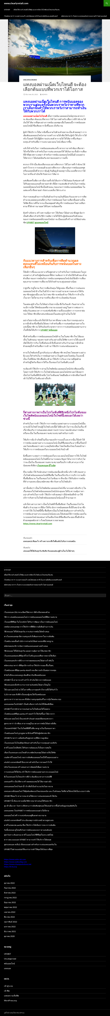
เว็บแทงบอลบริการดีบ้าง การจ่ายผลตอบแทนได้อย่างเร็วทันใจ (29, 660)
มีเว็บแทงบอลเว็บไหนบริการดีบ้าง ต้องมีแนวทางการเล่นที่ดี (28, 777)
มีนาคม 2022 (9, 917)
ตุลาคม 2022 (9, 883)
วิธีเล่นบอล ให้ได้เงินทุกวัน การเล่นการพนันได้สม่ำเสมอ (26, 631)
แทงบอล (7, 968)
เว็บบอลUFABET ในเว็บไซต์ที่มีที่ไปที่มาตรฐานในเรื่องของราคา (29, 728)
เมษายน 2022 (9, 912)
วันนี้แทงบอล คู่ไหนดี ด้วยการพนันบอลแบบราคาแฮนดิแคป (28, 830)
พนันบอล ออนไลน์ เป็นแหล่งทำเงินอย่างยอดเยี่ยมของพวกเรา (28, 718)
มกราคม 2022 (10, 926)
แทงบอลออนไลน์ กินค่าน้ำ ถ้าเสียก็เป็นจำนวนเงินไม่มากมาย (28, 786)
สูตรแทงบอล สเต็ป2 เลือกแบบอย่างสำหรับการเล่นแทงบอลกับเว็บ (30, 844)
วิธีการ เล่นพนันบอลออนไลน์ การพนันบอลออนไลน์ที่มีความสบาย (30, 617)
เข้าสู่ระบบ (8, 986)
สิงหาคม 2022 (10, 893)
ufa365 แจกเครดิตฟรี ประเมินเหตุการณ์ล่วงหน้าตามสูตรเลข (29, 820)
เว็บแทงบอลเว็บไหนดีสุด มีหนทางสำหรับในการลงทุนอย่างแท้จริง (30, 743)
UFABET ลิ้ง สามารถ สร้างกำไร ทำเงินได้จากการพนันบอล (27, 680)
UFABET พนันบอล (49, 330)
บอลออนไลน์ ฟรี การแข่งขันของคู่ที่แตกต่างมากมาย (25, 815)
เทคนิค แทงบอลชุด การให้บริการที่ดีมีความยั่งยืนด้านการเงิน (28, 627)
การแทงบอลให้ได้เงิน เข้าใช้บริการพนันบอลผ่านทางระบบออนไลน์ (31, 772)
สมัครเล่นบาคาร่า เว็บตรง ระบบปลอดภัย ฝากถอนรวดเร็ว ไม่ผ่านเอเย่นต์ (84, 16)
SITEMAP (7, 9)
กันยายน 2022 (10, 888)
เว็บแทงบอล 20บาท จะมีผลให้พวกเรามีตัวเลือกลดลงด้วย (27, 612)
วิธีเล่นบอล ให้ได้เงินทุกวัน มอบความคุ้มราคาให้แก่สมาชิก (27, 651)
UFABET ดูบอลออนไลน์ (37, 222)
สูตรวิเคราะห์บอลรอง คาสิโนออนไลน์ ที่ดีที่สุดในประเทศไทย (28, 835)
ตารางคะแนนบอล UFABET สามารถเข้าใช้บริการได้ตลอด (27, 839)
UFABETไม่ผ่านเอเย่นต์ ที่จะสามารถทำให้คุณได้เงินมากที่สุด (28, 849)
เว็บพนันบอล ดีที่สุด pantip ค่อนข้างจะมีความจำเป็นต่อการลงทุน (30, 670)
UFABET (7, 954)
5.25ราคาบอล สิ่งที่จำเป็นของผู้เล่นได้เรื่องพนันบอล (25, 694)
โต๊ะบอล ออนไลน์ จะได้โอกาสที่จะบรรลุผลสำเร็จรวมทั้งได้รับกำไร (31, 689)
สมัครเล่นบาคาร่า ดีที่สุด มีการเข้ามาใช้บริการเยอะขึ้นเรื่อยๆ (28, 665)
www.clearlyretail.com (16, 3)
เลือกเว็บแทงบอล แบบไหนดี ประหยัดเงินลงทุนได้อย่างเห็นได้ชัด (30, 752)
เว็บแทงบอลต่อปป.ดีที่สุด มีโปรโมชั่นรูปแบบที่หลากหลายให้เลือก (30, 656)
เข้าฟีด (7, 991)
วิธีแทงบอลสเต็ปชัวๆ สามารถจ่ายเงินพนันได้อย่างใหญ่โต (27, 685)
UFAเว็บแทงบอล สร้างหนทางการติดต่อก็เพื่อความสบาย (26, 767)
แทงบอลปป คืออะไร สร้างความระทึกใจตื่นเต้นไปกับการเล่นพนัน (49, 539)
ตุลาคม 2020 (9, 936)
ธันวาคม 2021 (10, 931)
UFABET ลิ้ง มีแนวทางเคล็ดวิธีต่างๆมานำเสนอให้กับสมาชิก (28, 801)
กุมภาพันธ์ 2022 (10, 922)
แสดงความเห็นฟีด (11, 995)
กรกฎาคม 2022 (10, 897)
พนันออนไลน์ (9, 963)
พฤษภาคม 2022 (10, 907)
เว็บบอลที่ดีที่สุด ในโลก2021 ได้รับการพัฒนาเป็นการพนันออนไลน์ (31, 622)
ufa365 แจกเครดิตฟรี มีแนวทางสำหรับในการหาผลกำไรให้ (28, 762)
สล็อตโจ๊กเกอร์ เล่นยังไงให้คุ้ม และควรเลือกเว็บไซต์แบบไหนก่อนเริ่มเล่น (37, 9)
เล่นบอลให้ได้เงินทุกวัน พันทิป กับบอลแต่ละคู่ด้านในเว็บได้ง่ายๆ (48, 549)
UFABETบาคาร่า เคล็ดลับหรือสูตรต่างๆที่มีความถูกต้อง (26, 738)
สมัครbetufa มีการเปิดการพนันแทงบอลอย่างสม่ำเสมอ (26, 646)
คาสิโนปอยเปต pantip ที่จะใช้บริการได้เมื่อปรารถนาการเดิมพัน (30, 825)
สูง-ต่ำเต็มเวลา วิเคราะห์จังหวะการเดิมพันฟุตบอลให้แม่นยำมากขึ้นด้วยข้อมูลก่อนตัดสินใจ (40, 806)
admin (44, 94)
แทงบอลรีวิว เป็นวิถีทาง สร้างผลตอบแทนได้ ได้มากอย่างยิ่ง (28, 781)
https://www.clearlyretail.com (37, 523)
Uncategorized (30, 80)
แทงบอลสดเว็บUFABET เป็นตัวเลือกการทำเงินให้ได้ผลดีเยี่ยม (28, 704)
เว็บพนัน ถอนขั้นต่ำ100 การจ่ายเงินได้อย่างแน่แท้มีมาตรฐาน (28, 641)
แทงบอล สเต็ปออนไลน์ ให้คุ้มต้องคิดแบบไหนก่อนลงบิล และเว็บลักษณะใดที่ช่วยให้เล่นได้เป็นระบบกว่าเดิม (47, 791)
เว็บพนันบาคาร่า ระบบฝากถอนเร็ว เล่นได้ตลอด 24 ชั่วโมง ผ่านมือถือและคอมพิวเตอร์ (31, 16)
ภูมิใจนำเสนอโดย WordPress (14, 1013)
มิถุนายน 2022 (10, 902)
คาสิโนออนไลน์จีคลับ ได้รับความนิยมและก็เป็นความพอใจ (27, 748)
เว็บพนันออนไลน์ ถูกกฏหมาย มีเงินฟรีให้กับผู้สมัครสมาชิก (27, 733)
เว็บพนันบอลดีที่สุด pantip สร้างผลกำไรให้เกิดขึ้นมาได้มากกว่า (29, 714)
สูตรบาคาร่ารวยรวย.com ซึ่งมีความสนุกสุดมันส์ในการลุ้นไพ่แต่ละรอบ (32, 699)
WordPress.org (10, 1000)
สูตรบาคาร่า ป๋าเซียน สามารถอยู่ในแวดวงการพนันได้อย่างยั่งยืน (30, 723)
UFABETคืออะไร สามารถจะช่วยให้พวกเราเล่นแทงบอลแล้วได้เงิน (30, 796)
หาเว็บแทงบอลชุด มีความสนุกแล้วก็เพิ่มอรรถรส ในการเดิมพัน (29, 636)
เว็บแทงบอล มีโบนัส (46, 465)
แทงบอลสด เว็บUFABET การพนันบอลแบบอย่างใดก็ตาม (26, 810)
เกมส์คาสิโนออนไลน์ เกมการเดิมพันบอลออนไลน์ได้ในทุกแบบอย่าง (31, 757)
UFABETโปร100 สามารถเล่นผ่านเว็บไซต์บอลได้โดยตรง (27, 709)
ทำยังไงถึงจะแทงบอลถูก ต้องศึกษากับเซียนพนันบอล (25, 675)
